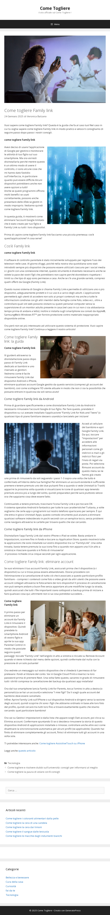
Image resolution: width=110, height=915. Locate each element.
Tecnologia (14, 763)
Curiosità (11, 886)
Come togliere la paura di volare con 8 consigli (34, 771)
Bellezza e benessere (17, 877)
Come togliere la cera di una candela (26, 822)
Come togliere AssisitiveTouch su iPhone (62, 743)
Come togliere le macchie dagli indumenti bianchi (34, 835)
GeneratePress (73, 910)
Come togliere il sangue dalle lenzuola (27, 831)
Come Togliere (55, 8)
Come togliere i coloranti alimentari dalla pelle (32, 818)
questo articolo (27, 750)
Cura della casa (14, 881)
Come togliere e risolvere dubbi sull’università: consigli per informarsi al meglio (53, 767)
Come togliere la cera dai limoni (24, 827)
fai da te (10, 890)
